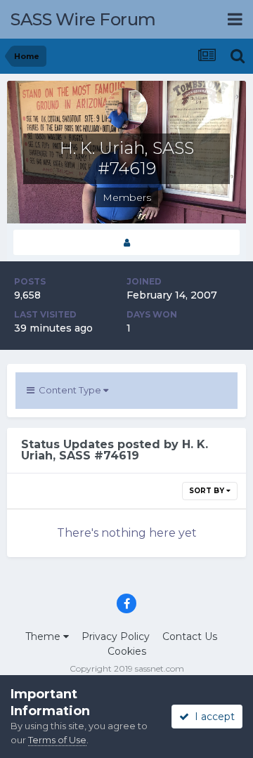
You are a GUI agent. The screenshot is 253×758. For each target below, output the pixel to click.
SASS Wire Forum (83, 19)
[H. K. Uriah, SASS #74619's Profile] (126, 242)
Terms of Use (57, 739)
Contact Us (189, 636)
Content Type (68, 390)
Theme (44, 636)
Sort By (207, 490)
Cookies (127, 651)
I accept (212, 716)
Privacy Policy (116, 636)
